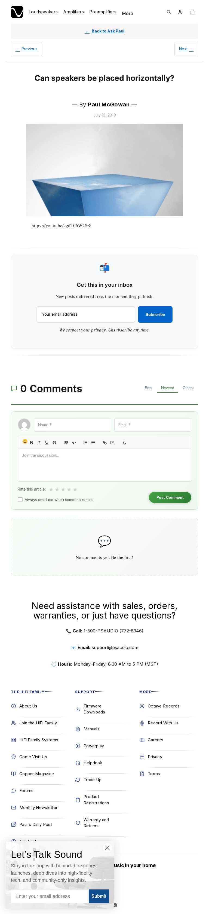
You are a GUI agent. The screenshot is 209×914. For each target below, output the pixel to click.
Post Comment (170, 497)
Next (183, 48)
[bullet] (93, 442)
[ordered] (85, 442)
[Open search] (169, 12)
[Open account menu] (180, 12)
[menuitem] (127, 13)
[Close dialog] (107, 848)
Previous (29, 48)
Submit (98, 896)
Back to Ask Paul (108, 31)
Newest (167, 388)
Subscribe (155, 314)
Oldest (188, 388)
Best (148, 388)
